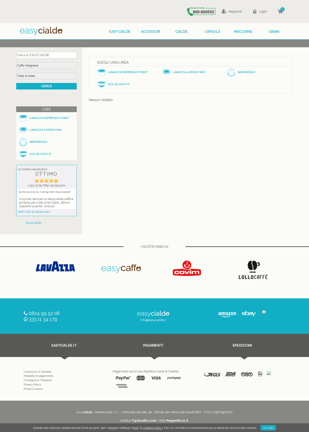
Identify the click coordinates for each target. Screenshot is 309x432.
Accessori (150, 32)
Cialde (181, 32)
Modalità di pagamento (38, 375)
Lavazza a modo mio (46, 129)
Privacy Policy (32, 384)
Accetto (268, 428)
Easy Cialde (120, 32)
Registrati (235, 11)
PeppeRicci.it (177, 420)
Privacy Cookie (33, 389)
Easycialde (33, 223)
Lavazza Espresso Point (49, 118)
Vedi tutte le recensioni (34, 211)
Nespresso (38, 142)
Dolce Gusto (40, 154)
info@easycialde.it (153, 320)
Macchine (243, 32)
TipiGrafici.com (143, 420)
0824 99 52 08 (44, 313)
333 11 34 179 (43, 319)
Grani (274, 32)
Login (263, 11)
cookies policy (153, 428)
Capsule (212, 32)
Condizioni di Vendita (37, 371)
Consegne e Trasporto (38, 380)
